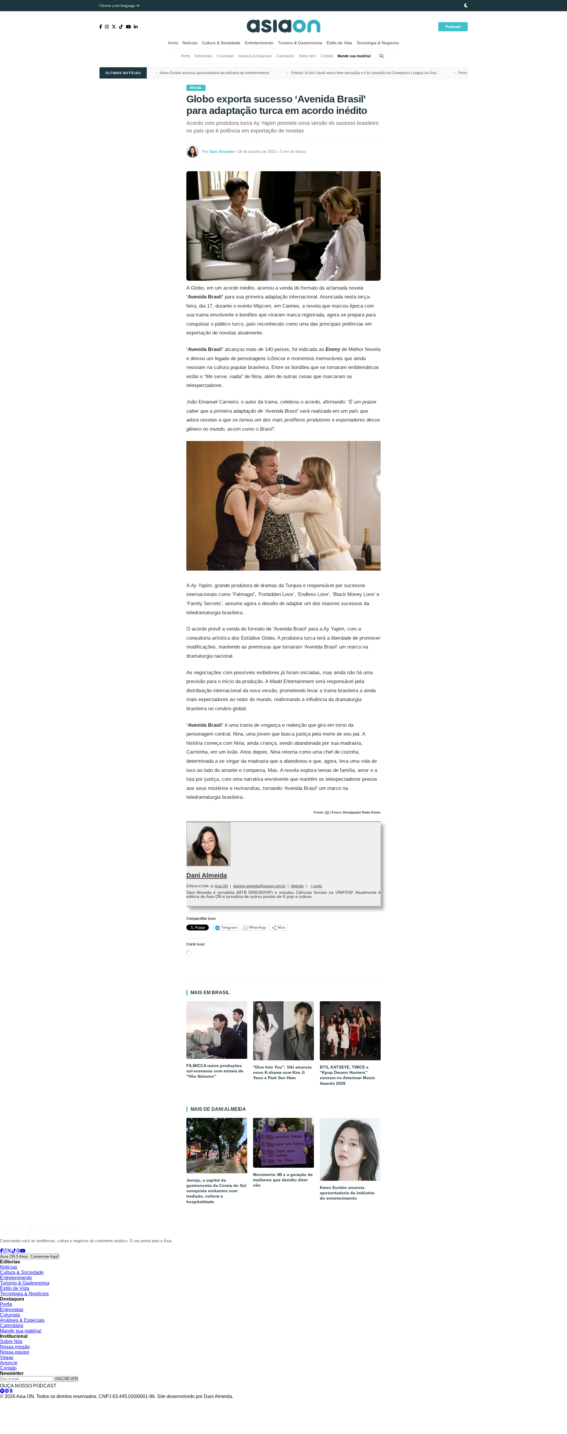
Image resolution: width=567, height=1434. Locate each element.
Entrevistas (203, 56)
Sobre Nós (307, 56)
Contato (326, 56)
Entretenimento (259, 42)
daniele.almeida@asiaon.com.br (259, 886)
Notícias (190, 42)
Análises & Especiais (255, 56)
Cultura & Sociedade (221, 42)
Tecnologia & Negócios (377, 42)
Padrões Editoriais (87, 1402)
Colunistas (225, 56)
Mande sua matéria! (354, 56)
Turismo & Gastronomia (300, 42)
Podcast (453, 27)
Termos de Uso (55, 1402)
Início (173, 42)
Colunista (10, 1314)
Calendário (285, 56)
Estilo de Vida (339, 42)
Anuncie (8, 1362)
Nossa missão (15, 1346)
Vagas (6, 1357)
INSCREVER (66, 1379)
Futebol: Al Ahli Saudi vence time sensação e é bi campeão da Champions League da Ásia (363, 73)
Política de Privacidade (18, 1402)
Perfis (185, 56)
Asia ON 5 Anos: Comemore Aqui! (30, 1256)
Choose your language (117, 5)
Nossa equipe (14, 1352)
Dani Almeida (206, 875)
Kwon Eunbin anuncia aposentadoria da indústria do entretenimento (214, 73)
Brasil (196, 87)
